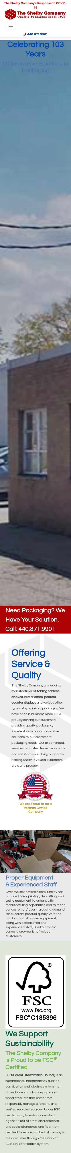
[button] (5, 851)
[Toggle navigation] (11, 26)
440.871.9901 (37, 34)
